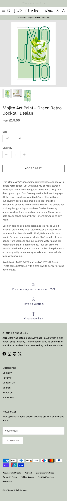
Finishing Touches (46, 477)
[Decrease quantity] (6, 154)
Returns (7, 377)
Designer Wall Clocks (11, 473)
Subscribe (13, 440)
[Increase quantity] (24, 154)
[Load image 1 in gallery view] (33, 53)
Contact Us (8, 382)
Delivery (7, 372)
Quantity (7, 147)
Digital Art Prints (9, 477)
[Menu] (3, 10)
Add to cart (33, 168)
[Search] (10, 10)
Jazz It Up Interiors (17, 490)
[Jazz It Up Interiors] (33, 10)
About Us (7, 392)
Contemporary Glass (45, 473)
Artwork (28, 473)
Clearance (7, 481)
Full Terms (8, 397)
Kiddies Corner (27, 477)
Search (6, 387)
